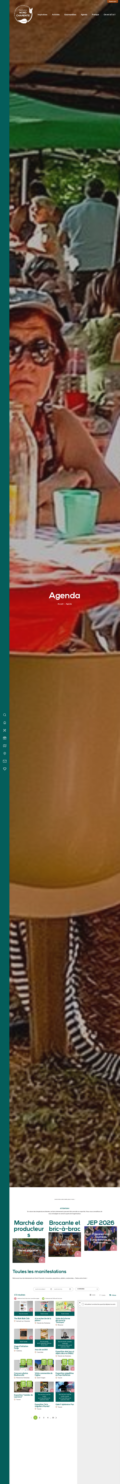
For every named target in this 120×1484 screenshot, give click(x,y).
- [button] (80, 1305)
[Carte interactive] (4, 754)
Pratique (95, 14)
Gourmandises (70, 14)
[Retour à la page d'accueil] (23, 14)
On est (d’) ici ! (110, 14)
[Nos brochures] (4, 746)
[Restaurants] (4, 730)
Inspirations (42, 14)
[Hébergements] (4, 723)
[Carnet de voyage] (4, 769)
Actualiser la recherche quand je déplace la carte (100, 1304)
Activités (56, 14)
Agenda (84, 14)
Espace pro (112, 1)
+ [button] (80, 1302)
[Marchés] (4, 738)
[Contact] (4, 761)
